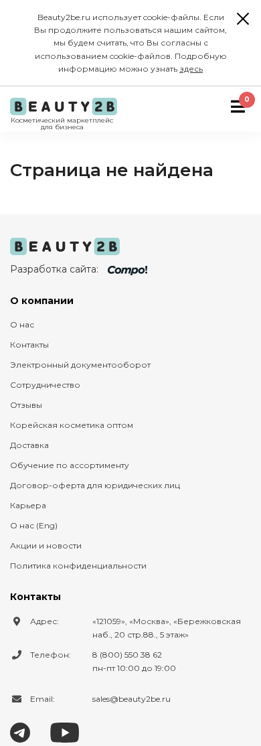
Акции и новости (46, 545)
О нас (22, 324)
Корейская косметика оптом (71, 425)
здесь (191, 69)
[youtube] (64, 731)
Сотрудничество (45, 385)
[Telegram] (20, 731)
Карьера (28, 505)
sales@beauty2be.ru (131, 699)
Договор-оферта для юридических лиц (95, 485)
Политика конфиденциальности (78, 566)
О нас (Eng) (34, 525)
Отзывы (26, 405)
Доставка (29, 445)
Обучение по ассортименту (69, 465)
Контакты (29, 345)
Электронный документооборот (80, 365)
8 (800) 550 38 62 (127, 655)
